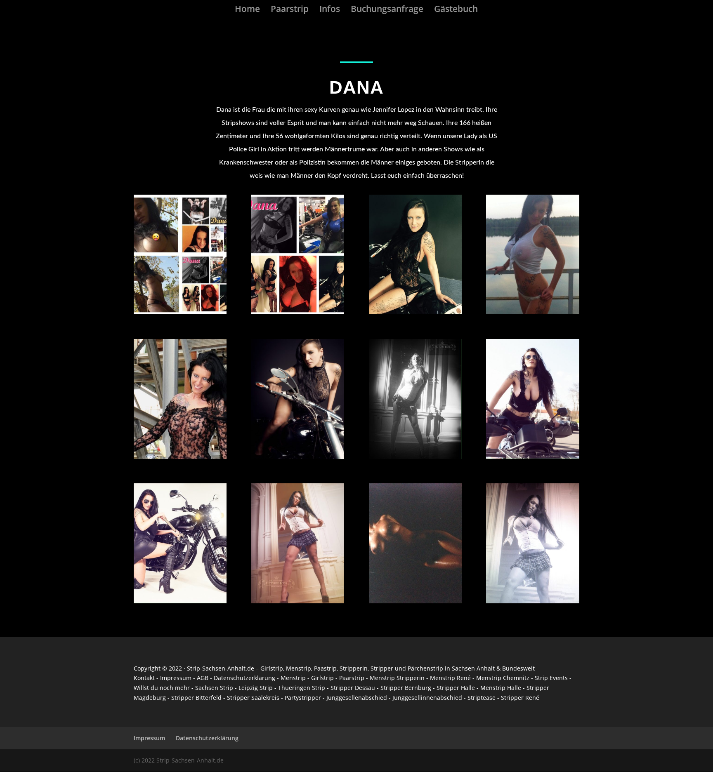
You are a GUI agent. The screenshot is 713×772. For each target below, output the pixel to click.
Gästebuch (456, 10)
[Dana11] (415, 312)
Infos (329, 10)
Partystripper (303, 697)
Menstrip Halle (501, 688)
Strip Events (551, 678)
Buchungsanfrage (387, 10)
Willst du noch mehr (162, 688)
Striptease (481, 697)
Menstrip (298, 668)
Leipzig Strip (255, 688)
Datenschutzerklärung (244, 678)
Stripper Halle (456, 688)
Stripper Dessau (353, 688)
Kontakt (144, 678)
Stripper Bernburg (405, 688)
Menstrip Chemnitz (502, 678)
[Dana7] (415, 457)
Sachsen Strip (214, 688)
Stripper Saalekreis (253, 697)
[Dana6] (532, 457)
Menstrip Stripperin (397, 678)
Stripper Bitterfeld (196, 697)
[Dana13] (180, 312)
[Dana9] (180, 457)
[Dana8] (297, 457)
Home (247, 10)
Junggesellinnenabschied (427, 697)
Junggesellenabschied (356, 697)
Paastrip (325, 668)
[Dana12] (297, 312)
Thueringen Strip (301, 688)
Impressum (175, 678)
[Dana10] (532, 312)
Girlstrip (271, 668)
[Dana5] (180, 601)
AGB (202, 678)
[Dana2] (415, 601)
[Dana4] (297, 601)
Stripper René (520, 697)
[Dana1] (532, 601)
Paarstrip (290, 10)
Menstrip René (450, 678)
